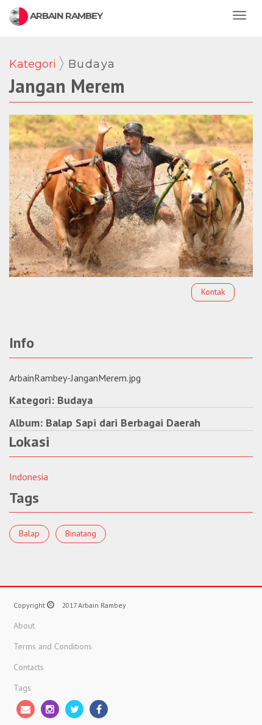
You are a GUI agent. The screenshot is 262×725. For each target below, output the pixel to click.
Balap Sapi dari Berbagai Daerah (123, 423)
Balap (29, 533)
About (24, 625)
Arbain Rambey (65, 15)
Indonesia (28, 477)
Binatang (80, 533)
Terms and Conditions (52, 646)
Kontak (213, 291)
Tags (22, 687)
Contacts (28, 667)
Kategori (32, 64)
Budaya (92, 64)
